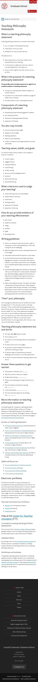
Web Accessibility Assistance (28, 679)
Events (19, 596)
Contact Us (19, 666)
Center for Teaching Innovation (16, 517)
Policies (19, 607)
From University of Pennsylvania (14, 474)
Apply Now (33, 11)
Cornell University (11, 676)
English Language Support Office (19, 624)
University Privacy (26, 676)
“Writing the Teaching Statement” (14, 426)
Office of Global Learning (19, 632)
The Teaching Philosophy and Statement (12, 418)
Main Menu (35, 1)
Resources (19, 600)
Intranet (19, 592)
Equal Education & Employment (10, 679)
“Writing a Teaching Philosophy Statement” (17, 453)
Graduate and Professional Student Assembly (19, 628)
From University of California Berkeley (15, 471)
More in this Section (12, 19)
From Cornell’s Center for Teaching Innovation (18, 465)
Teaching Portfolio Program (25, 541)
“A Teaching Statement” (11, 443)
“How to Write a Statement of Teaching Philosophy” (19, 431)
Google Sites (8, 511)
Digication (7, 505)
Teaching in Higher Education (22, 529)
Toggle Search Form (31, 1)
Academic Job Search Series (9, 562)
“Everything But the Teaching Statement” (16, 448)
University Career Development (19, 636)
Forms (19, 603)
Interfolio (7, 508)
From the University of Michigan (14, 468)
